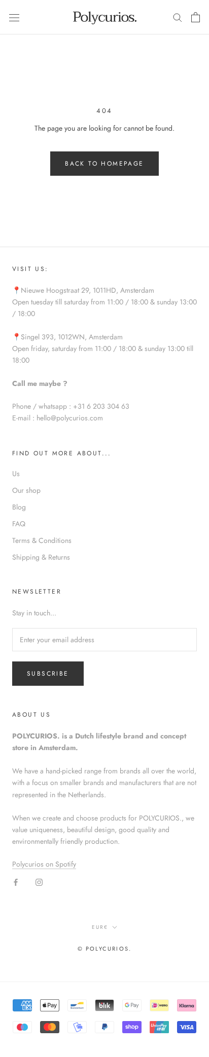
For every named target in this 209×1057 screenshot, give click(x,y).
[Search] (177, 17)
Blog (19, 507)
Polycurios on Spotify (44, 864)
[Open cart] (195, 17)
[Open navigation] (14, 17)
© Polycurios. (105, 949)
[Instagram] (39, 881)
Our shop (26, 490)
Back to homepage (104, 163)
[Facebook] (15, 881)
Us (16, 473)
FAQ (18, 524)
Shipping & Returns (41, 557)
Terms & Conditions (42, 540)
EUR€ (100, 927)
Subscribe (48, 673)
